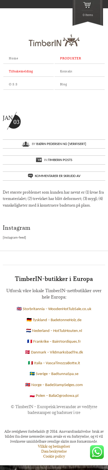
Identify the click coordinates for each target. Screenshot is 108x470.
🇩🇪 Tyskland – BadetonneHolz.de (54, 320)
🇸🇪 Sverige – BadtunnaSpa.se (54, 374)
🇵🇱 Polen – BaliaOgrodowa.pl (54, 396)
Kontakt (66, 71)
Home (13, 58)
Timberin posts (60, 160)
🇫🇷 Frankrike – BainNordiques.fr (54, 342)
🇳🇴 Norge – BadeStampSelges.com (54, 385)
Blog (63, 84)
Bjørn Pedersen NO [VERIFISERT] (61, 144)
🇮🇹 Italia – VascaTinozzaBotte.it (54, 363)
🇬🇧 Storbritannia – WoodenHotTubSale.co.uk (54, 309)
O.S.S (13, 84)
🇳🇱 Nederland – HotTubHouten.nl (54, 331)
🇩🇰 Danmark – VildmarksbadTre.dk (54, 352)
